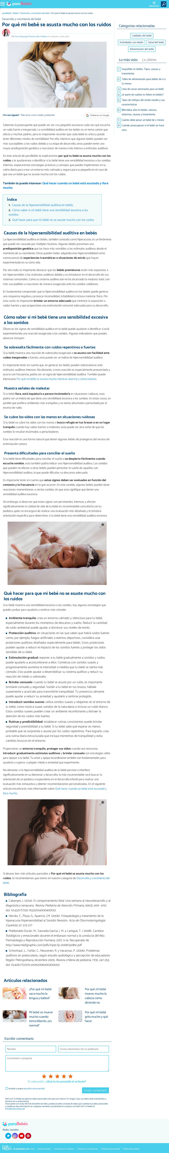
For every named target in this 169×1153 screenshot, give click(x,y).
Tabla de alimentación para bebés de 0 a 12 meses (144, 81)
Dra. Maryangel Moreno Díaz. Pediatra (31, 36)
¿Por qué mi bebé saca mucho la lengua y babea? (40, 994)
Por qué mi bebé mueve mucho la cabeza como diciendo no (95, 996)
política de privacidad (35, 1088)
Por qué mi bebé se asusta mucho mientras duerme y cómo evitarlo (56, 379)
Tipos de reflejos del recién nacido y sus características (143, 102)
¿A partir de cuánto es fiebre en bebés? (143, 94)
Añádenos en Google (99, 115)
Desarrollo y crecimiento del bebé (34, 13)
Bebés (15, 13)
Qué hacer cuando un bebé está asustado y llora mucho (55, 185)
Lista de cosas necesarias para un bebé (143, 89)
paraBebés (6, 13)
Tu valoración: (35, 1082)
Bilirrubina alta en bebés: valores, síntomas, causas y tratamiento (139, 112)
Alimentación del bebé (142, 49)
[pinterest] (28, 1136)
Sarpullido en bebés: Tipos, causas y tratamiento (141, 71)
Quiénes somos (44, 1149)
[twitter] (8, 1136)
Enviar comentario (95, 1090)
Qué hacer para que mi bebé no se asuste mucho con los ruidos (53, 219)
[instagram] (15, 1136)
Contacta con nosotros (64, 1149)
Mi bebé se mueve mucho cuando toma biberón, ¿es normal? (41, 1019)
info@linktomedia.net (15, 1109)
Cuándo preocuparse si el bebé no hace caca (143, 127)
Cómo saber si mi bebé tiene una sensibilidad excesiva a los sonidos (48, 212)
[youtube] (21, 1136)
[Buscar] (164, 4)
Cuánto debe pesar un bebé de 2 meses (143, 120)
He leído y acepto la (26, 1088)
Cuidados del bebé (142, 35)
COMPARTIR (154, 6)
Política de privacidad (110, 1149)
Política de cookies (131, 1149)
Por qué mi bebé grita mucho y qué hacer (96, 1017)
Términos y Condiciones (87, 1149)
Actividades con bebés (131, 42)
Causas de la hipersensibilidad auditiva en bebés (42, 205)
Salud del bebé (156, 42)
